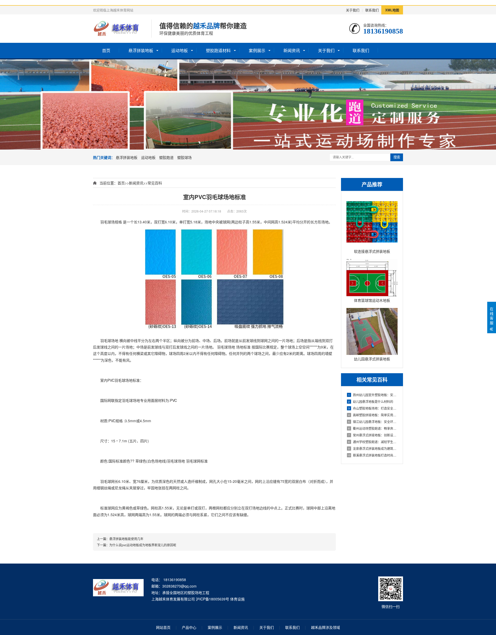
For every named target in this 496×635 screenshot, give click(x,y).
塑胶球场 (184, 157)
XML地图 (392, 9)
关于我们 (352, 9)
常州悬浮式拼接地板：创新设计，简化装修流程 (373, 435)
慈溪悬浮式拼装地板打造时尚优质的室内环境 (372, 455)
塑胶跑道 (166, 157)
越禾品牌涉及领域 (325, 627)
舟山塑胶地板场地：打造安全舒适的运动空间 (373, 408)
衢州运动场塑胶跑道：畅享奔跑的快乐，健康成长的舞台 (373, 428)
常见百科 (155, 182)
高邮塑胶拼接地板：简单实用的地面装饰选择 (373, 415)
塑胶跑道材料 (218, 50)
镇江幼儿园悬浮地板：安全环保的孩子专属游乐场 (373, 421)
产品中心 (189, 627)
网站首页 (163, 627)
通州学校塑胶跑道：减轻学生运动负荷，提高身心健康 (373, 441)
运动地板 (179, 50)
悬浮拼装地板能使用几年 (126, 538)
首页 (106, 50)
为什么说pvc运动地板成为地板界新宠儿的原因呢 (142, 545)
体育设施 (237, 598)
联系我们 (372, 9)
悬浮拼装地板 (140, 50)
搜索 (396, 157)
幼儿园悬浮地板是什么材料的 (370, 401)
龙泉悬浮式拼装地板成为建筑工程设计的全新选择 (373, 448)
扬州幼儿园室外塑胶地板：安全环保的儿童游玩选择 (373, 395)
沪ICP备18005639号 (212, 598)
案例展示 (257, 50)
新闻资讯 (291, 50)
